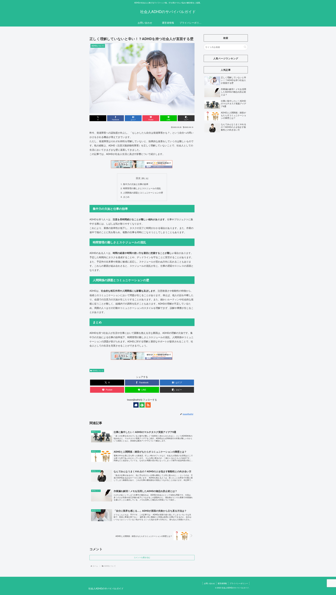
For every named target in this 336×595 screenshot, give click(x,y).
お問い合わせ (209, 583)
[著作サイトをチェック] (136, 405)
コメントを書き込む (142, 557)
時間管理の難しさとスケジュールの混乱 (142, 188)
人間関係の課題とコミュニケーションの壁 (143, 192)
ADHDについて (97, 370)
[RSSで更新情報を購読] (148, 405)
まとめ (126, 196)
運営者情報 (222, 583)
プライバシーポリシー (239, 583)
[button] (186, 118)
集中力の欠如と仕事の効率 (135, 184)
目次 (138, 178)
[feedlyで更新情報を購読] (142, 405)
